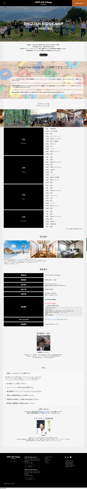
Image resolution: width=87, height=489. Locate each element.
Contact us (47, 462)
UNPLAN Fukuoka (69, 466)
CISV (35, 439)
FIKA (36, 440)
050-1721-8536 (29, 463)
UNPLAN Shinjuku (69, 463)
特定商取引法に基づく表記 (9, 483)
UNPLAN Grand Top (69, 460)
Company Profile (48, 457)
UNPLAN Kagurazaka (69, 462)
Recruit (46, 458)
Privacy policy (47, 460)
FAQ (46, 461)
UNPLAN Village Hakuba (70, 465)
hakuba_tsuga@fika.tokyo (47, 411)
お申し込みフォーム (50, 319)
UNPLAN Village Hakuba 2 (19, 259)
